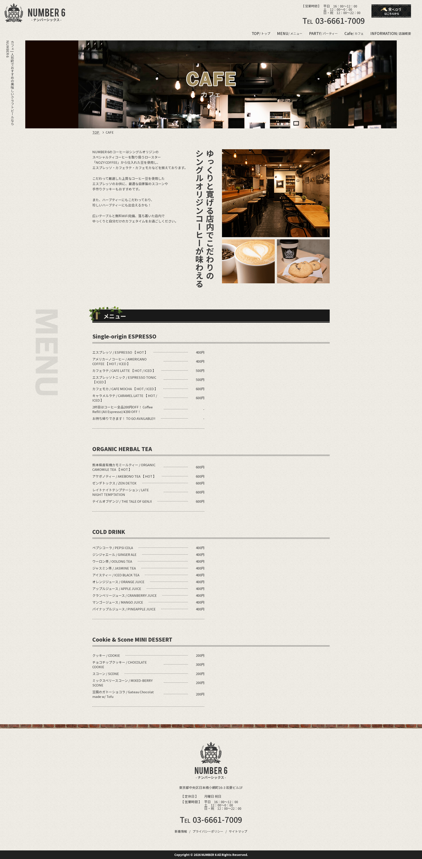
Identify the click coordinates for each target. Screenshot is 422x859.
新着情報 (181, 831)
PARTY (323, 33)
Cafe (354, 33)
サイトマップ (238, 831)
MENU (289, 33)
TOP (261, 33)
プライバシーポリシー (208, 831)
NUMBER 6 (208, 854)
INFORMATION (390, 33)
